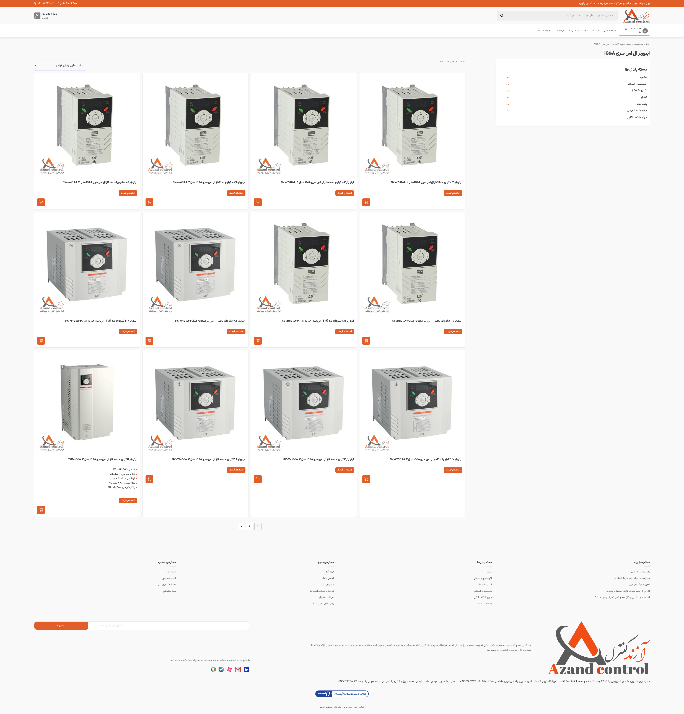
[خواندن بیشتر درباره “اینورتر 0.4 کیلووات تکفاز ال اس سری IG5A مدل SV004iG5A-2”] (366, 202)
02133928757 (468, 681)
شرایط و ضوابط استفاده (322, 591)
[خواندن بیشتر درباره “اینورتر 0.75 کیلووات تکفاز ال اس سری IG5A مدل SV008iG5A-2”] (149, 202)
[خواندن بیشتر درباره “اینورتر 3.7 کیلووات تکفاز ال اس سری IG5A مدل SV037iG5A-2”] (366, 479)
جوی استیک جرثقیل (639, 585)
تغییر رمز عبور (169, 578)
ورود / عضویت (49, 14)
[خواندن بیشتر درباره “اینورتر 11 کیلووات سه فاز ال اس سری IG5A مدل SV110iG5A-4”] (41, 510)
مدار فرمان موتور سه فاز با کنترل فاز (632, 578)
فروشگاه (595, 31)
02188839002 (568, 681)
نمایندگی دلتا (485, 604)
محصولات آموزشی (637, 111)
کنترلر (644, 97)
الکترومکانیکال (639, 91)
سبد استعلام (169, 591)
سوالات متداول (544, 31)
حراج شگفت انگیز (637, 117)
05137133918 (345, 681)
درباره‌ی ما (328, 585)
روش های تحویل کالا (323, 604)
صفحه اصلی (609, 31)
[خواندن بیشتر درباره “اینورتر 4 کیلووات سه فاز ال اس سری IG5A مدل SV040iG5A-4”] (258, 479)
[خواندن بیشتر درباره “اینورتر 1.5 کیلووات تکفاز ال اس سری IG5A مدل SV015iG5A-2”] (366, 341)
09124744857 (69, 3)
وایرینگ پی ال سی (640, 572)
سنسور (643, 77)
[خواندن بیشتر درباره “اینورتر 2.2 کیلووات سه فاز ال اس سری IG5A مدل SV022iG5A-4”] (41, 341)
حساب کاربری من (167, 585)
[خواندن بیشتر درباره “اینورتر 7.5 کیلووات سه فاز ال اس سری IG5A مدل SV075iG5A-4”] (149, 479)
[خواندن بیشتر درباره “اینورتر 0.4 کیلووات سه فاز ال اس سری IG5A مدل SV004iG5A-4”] (258, 202)
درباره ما (560, 31)
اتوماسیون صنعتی (637, 84)
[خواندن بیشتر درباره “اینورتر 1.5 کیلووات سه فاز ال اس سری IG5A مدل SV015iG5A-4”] (258, 341)
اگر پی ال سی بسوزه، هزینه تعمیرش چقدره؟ (628, 591)
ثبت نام (171, 572)
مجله (585, 31)
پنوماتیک (642, 104)
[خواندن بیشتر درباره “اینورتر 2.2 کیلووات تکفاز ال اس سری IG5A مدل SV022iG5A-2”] (149, 341)
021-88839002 (46, 3)
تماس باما (573, 31)
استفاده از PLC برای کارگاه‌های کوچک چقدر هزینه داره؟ (622, 597)
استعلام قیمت (453, 193)
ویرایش (45, 17)
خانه (648, 44)
